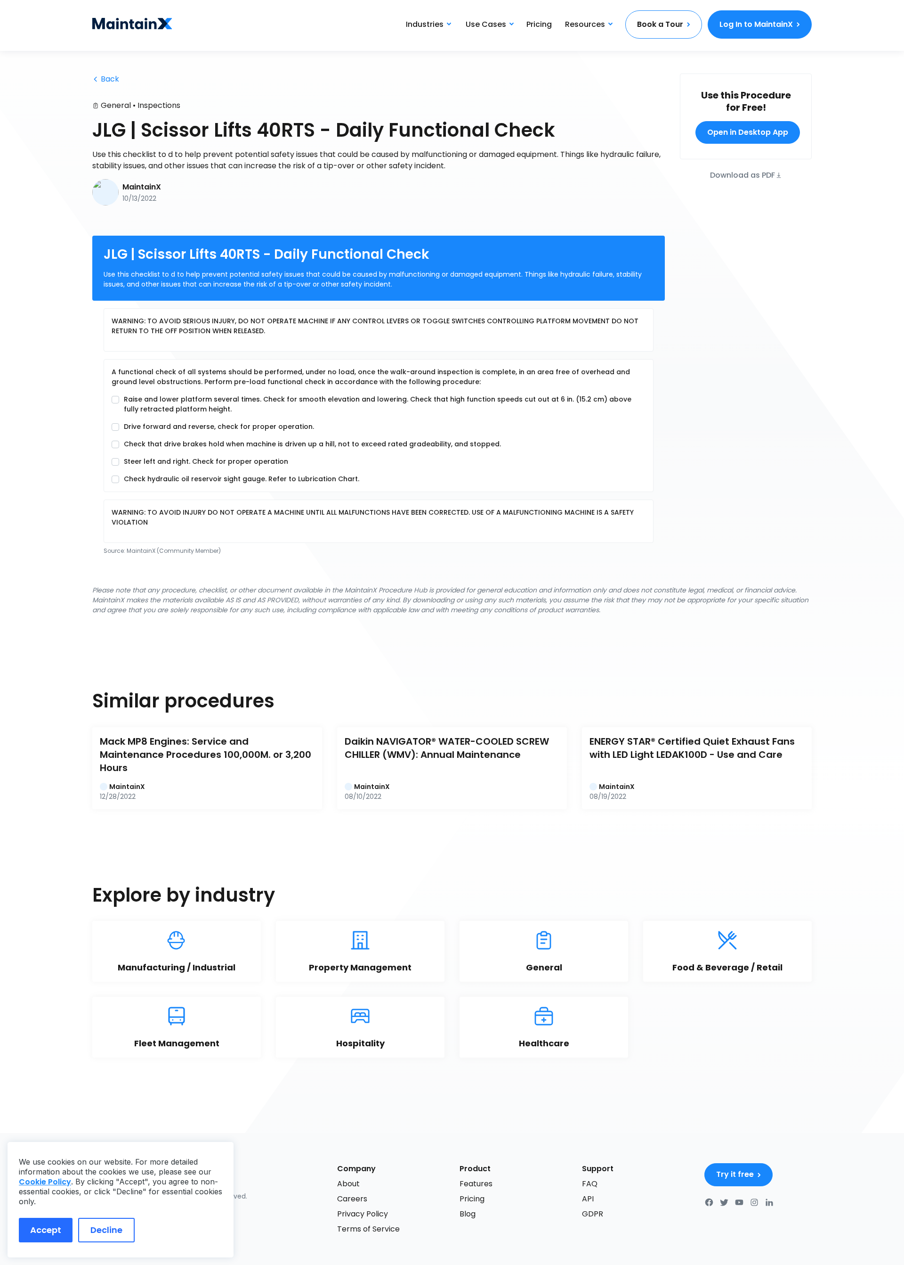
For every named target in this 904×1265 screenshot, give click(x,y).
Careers (352, 1198)
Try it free (735, 1174)
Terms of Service (368, 1229)
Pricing (539, 24)
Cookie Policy (45, 1181)
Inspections (158, 105)
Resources (585, 24)
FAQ (589, 1183)
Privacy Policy (362, 1213)
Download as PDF (742, 175)
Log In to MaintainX (756, 24)
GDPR (592, 1213)
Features (476, 1183)
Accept (45, 1230)
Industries (425, 24)
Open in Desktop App (747, 132)
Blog (468, 1213)
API (588, 1198)
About (348, 1183)
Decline (106, 1230)
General (116, 105)
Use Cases (486, 24)
